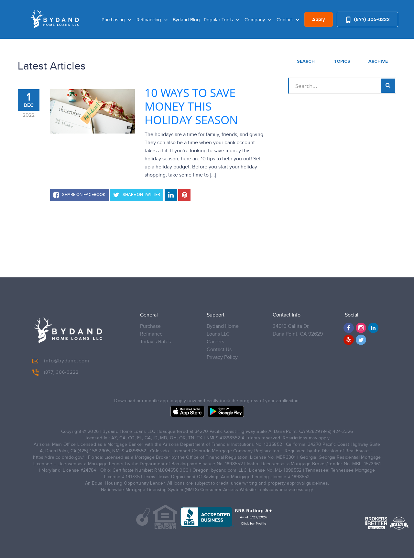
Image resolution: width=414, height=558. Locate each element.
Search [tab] (306, 61)
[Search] (388, 86)
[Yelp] (348, 340)
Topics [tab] (342, 61)
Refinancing (149, 20)
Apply (318, 20)
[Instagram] (361, 328)
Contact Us (219, 350)
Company (255, 20)
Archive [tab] (378, 61)
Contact (285, 20)
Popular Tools (219, 20)
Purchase (150, 326)
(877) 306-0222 (371, 19)
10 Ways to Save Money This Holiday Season (191, 106)
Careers (215, 342)
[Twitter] (361, 340)
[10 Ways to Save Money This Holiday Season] (92, 111)
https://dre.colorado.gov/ (58, 457)
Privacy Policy (222, 357)
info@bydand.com (66, 361)
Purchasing (114, 20)
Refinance (151, 334)
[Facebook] (348, 328)
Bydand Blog (186, 20)
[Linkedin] (373, 328)
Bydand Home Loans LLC (223, 330)
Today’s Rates (155, 342)
